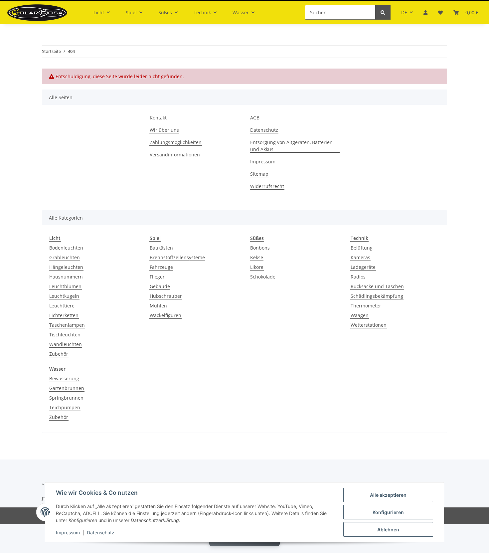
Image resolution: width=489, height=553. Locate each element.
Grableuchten (64, 257)
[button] (425, 12)
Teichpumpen (64, 407)
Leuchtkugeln (64, 296)
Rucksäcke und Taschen (377, 286)
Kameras (360, 257)
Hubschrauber (166, 296)
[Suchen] (383, 12)
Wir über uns (164, 130)
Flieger (157, 277)
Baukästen (161, 248)
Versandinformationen (175, 154)
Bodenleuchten (66, 248)
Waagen (360, 315)
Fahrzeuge (161, 267)
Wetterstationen (369, 325)
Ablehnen (388, 529)
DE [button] (404, 12)
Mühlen (158, 305)
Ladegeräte (363, 267)
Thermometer (366, 305)
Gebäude (160, 286)
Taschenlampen (67, 325)
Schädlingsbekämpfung (377, 296)
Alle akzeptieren (388, 495)
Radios (358, 277)
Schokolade (262, 277)
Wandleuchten (65, 344)
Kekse (256, 257)
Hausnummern (66, 277)
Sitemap (259, 174)
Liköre (256, 267)
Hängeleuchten (66, 267)
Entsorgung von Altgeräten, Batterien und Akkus (291, 145)
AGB (254, 117)
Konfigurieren (388, 512)
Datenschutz (100, 532)
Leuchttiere (62, 305)
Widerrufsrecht (267, 186)
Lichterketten (64, 315)
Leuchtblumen (65, 286)
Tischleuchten (65, 334)
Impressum (68, 532)
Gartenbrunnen (66, 388)
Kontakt (158, 117)
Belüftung (362, 248)
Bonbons (260, 248)
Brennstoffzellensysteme (177, 257)
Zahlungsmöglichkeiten (176, 142)
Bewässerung (64, 378)
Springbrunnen (66, 398)
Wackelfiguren (165, 315)
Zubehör (58, 354)
